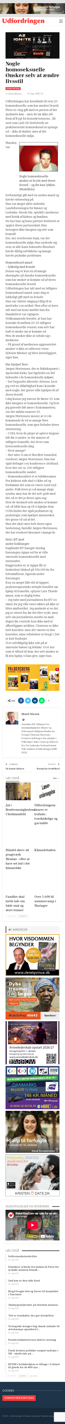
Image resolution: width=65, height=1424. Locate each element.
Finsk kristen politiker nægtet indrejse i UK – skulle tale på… (33, 1352)
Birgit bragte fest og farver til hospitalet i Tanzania (33, 1293)
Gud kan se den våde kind (24, 1280)
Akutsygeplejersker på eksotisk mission (33, 1305)
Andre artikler (13, 88)
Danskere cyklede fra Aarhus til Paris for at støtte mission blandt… (33, 1268)
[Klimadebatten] (46, 836)
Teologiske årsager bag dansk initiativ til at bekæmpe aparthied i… (33, 1328)
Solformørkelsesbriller (22, 1256)
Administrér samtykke (19, 1398)
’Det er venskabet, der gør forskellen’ (31, 1315)
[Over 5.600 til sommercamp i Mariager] (46, 883)
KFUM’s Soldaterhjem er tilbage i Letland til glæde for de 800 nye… (33, 1366)
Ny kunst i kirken (15, 768)
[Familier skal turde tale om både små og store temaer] (18, 883)
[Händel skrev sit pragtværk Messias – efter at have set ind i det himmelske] (18, 836)
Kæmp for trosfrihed (48, 768)
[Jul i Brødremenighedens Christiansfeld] (18, 791)
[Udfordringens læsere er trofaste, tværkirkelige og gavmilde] (46, 791)
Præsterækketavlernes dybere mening (32, 1340)
